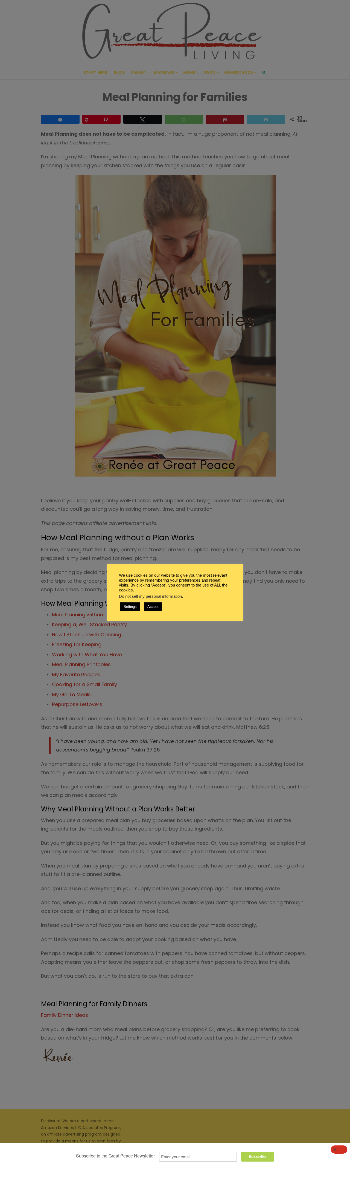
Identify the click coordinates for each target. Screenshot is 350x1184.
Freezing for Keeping (76, 644)
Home (189, 72)
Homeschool (238, 72)
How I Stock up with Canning (86, 634)
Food (209, 72)
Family (138, 72)
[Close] (339, 1149)
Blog (119, 72)
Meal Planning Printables (81, 664)
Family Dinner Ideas (64, 1015)
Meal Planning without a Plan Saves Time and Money (115, 614)
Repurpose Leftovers (77, 704)
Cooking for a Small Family (84, 684)
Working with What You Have (87, 654)
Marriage (164, 72)
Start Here (95, 72)
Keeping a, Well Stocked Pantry (89, 624)
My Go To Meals (71, 694)
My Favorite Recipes (76, 674)
